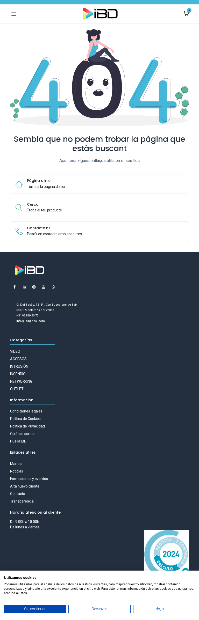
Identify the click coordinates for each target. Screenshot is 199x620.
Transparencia (22, 501)
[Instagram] (34, 287)
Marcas (16, 464)
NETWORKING (21, 381)
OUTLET (17, 389)
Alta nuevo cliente (24, 486)
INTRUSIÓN (19, 366)
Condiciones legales (26, 411)
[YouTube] (43, 287)
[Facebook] (14, 287)
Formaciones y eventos (29, 479)
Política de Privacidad (27, 426)
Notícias (16, 471)
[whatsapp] (53, 287)
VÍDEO (15, 351)
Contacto (17, 494)
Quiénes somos (22, 434)
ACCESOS (18, 359)
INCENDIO (18, 374)
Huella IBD (18, 441)
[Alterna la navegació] (13, 14)
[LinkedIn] (24, 287)
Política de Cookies (25, 419)
